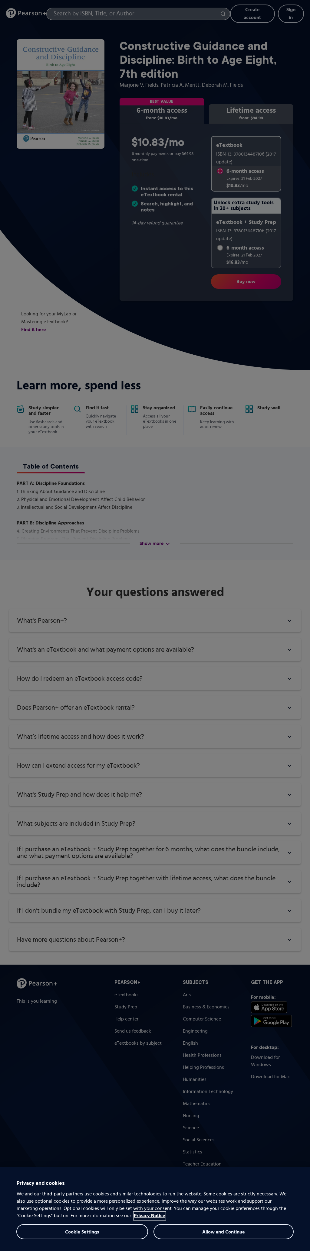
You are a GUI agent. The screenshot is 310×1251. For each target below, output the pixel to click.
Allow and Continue (223, 1232)
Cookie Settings (82, 1232)
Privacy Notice (149, 1216)
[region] (155, 1209)
